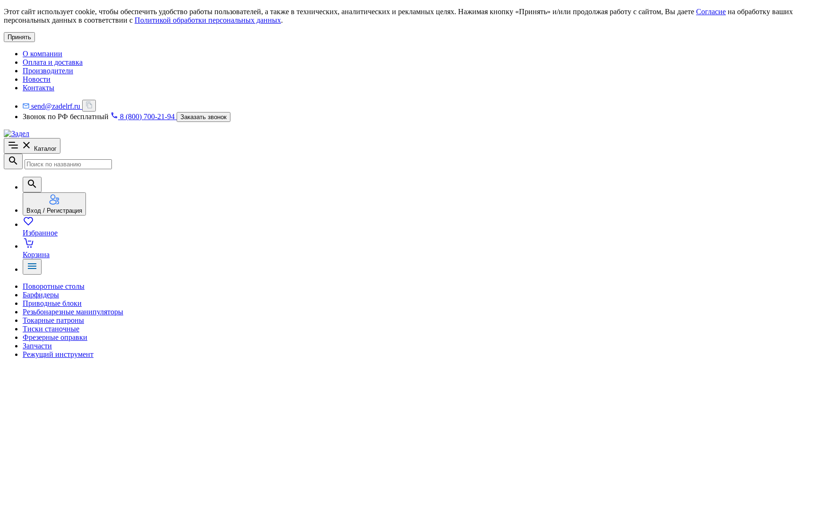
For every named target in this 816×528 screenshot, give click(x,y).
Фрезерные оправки (55, 337)
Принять (19, 37)
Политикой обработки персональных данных (208, 20)
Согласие (711, 12)
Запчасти (37, 346)
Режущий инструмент (58, 354)
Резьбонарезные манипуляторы (73, 312)
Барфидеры (41, 295)
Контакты (38, 88)
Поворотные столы (54, 286)
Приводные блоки (52, 303)
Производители (48, 71)
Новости (37, 79)
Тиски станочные (51, 329)
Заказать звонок (203, 117)
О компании (42, 54)
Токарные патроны (53, 320)
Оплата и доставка (53, 62)
